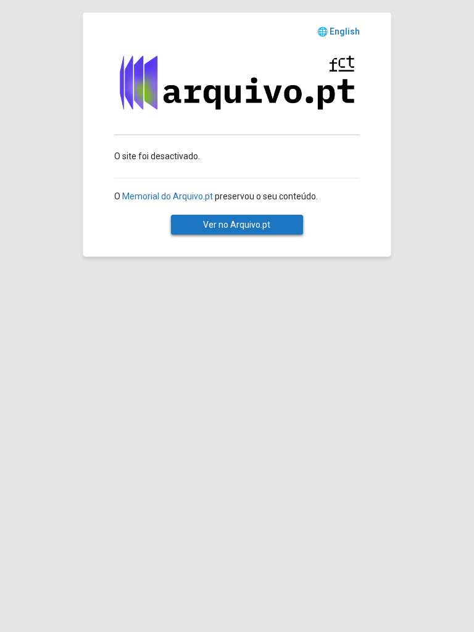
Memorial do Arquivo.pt (167, 196)
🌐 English (338, 31)
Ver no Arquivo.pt (236, 225)
